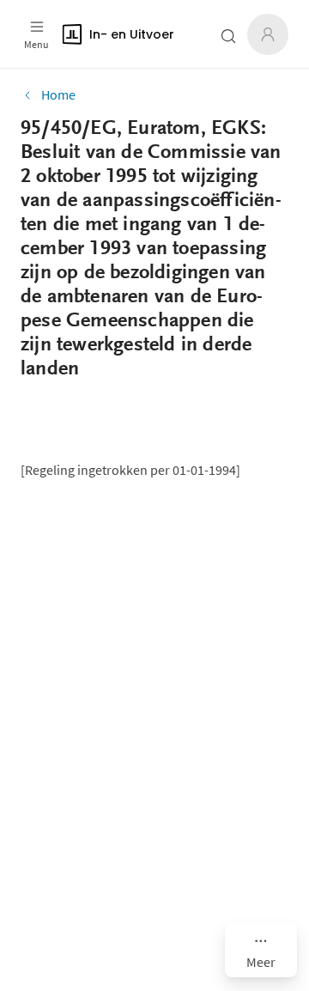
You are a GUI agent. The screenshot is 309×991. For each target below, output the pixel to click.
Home (58, 94)
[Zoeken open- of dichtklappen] (228, 36)
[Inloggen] (267, 34)
